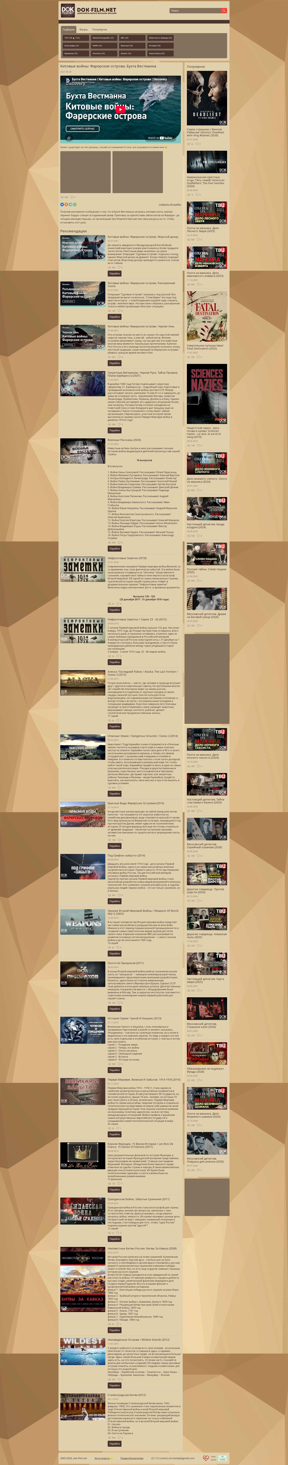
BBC (124, 38)
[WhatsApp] (74, 204)
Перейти (115, 273)
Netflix (97, 45)
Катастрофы (71, 45)
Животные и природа (160, 38)
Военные (127, 45)
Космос (126, 53)
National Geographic (103, 38)
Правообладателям (131, 1458)
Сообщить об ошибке (170, 204)
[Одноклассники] (66, 204)
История (154, 45)
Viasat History (157, 53)
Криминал (71, 53)
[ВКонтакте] (62, 204)
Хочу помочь (102, 1458)
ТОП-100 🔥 (72, 38)
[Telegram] (70, 204)
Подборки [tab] (69, 29)
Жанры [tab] (83, 29)
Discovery (99, 53)
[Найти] (224, 10)
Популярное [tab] (99, 29)
